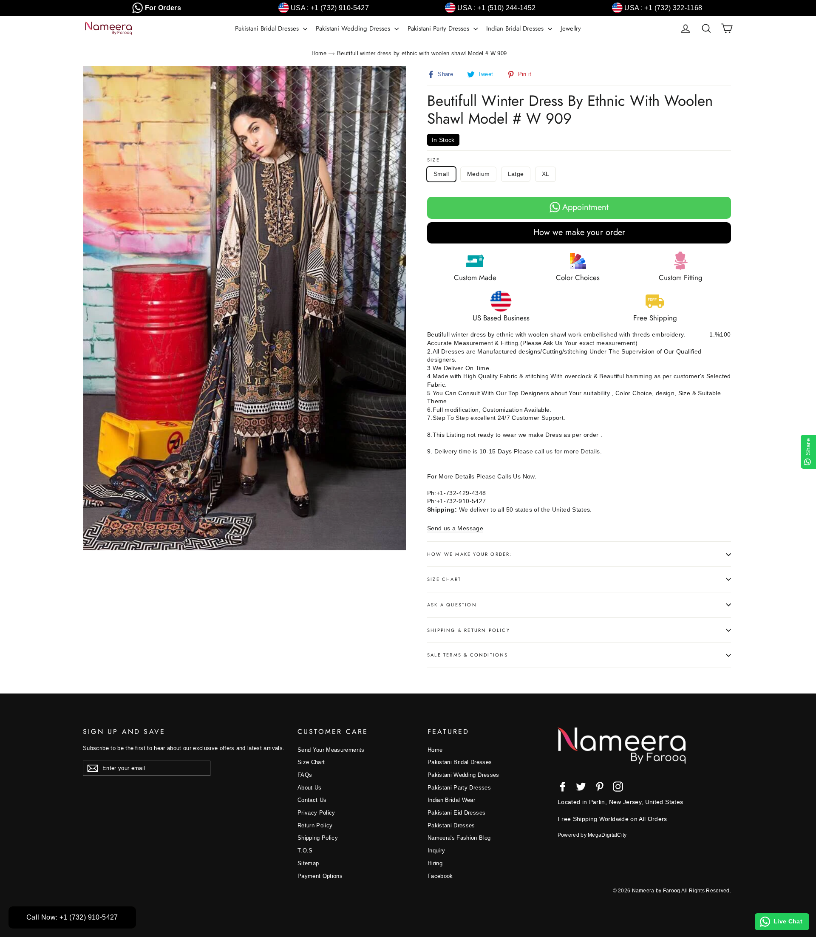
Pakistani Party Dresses (439, 28)
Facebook (440, 876)
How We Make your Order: (469, 554)
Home (319, 53)
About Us (310, 787)
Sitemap (308, 863)
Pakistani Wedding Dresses (354, 28)
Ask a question (452, 604)
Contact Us (312, 800)
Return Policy (315, 825)
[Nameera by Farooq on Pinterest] (600, 786)
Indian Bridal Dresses (516, 28)
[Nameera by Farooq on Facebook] (563, 786)
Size (433, 160)
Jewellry (571, 28)
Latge (516, 173)
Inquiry (436, 850)
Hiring (435, 863)
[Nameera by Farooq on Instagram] (618, 786)
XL (546, 173)
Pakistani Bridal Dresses (268, 28)
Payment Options (320, 876)
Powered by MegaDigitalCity (592, 835)
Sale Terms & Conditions (467, 654)
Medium (478, 173)
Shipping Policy (318, 838)
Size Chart (444, 579)
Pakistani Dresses (451, 825)
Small (441, 173)
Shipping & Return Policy (468, 630)
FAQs (305, 775)
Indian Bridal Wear (451, 800)
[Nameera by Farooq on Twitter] (581, 786)
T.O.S (305, 850)
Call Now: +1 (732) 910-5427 (72, 917)
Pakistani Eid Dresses (456, 813)
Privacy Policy (316, 813)
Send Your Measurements (331, 750)
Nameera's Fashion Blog (459, 838)
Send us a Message (455, 528)
